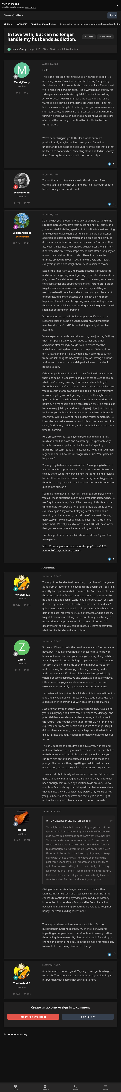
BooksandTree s (22, 233)
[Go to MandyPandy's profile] (9, 49)
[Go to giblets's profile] (22, 817)
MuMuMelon (22, 192)
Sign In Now (88, 1016)
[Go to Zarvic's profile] (22, 647)
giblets (22, 829)
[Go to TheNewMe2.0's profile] (22, 582)
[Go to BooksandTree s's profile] (22, 220)
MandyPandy (19, 49)
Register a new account (33, 1016)
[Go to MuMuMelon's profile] (22, 180)
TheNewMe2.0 (21, 594)
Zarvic (22, 659)
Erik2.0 (81, 820)
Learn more (6, 5)
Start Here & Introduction (64, 49)
